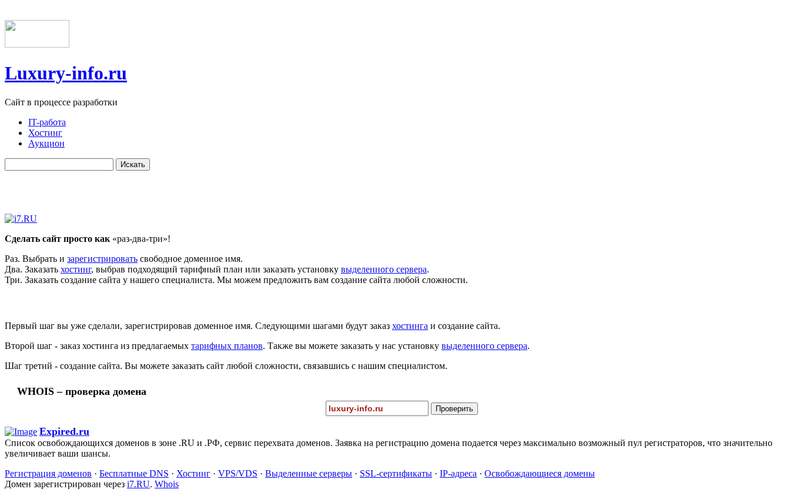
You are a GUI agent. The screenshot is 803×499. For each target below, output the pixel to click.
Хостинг (193, 473)
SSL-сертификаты (396, 473)
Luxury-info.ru (66, 73)
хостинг (76, 269)
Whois (167, 484)
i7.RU (138, 484)
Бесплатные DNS (134, 473)
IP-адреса (458, 473)
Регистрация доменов (48, 473)
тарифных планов (227, 346)
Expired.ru (64, 431)
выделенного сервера (384, 269)
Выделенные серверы (308, 473)
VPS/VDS (237, 473)
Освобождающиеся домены (539, 473)
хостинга (410, 326)
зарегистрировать (102, 259)
